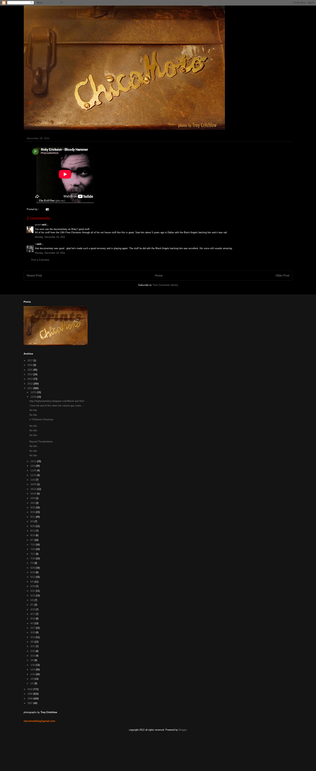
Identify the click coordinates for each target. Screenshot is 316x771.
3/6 (32, 641)
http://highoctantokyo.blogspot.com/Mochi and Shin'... (57, 401)
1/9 (32, 678)
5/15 (33, 595)
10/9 (33, 498)
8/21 (33, 530)
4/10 (33, 618)
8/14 (33, 535)
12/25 (33, 392)
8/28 (33, 526)
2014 (30, 374)
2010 (30, 689)
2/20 (33, 651)
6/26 (33, 567)
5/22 (33, 590)
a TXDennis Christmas (41, 419)
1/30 (33, 665)
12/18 (33, 396)
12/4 (33, 465)
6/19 (33, 572)
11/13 (33, 475)
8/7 (32, 540)
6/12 (33, 577)
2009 (30, 693)
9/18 (33, 512)
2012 (30, 383)
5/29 (33, 586)
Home (159, 275)
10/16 (33, 493)
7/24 (33, 549)
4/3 (32, 623)
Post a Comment (40, 259)
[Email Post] (46, 209)
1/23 (33, 669)
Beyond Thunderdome (41, 441)
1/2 (32, 683)
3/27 (33, 628)
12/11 (33, 461)
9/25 (33, 507)
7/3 (32, 563)
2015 (30, 369)
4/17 (33, 614)
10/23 (33, 489)
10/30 (33, 484)
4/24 (33, 609)
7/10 (33, 558)
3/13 (33, 637)
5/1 (32, 604)
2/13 (33, 655)
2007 (30, 703)
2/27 (33, 646)
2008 (30, 698)
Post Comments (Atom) (165, 285)
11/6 (33, 479)
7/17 (33, 554)
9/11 (33, 516)
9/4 (32, 521)
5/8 (32, 600)
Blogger (183, 729)
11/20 (33, 470)
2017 (30, 360)
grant (38, 224)
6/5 (32, 581)
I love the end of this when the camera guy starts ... (56, 405)
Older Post (282, 275)
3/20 (33, 632)
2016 (30, 365)
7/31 (33, 544)
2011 (30, 388)
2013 (30, 379)
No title (33, 410)
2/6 (32, 660)
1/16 (33, 674)
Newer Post (34, 275)
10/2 (33, 503)
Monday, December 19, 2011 (50, 237)
